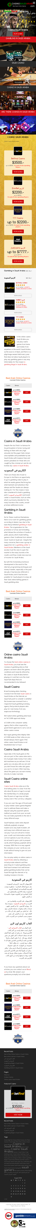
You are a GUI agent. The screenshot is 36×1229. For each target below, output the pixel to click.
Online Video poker (15, 1161)
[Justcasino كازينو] (18, 240)
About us (6, 1075)
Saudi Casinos (11, 1168)
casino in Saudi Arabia (21, 466)
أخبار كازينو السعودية (25, 1172)
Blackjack (10, 1144)
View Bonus (18, 172)
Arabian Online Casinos (19, 1140)
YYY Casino (18, 218)
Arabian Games (8, 1077)
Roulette (17, 1163)
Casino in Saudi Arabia (14, 1145)
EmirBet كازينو (18, 188)
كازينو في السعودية (19, 904)
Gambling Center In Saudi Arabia (13, 1068)
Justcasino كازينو (18, 248)
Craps (26, 1152)
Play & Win (18, 34)
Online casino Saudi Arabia (12, 1079)
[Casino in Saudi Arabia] (18, 103)
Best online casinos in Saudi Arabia (14, 1056)
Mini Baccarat (18, 1159)
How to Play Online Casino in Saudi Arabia (16, 1054)
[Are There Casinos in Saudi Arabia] (18, 128)
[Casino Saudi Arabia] (21, 7)
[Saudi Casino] (18, 79)
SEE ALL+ (29, 271)
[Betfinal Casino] (18, 151)
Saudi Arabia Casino (24, 1163)
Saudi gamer (18, 1168)
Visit (26, 392)
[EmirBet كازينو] (18, 181)
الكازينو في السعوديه (15, 495)
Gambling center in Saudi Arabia (12, 1154)
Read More (18, 58)
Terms (23, 1206)
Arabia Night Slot (8, 1140)
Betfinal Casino (18, 158)
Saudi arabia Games (9, 1165)
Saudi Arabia (8, 860)
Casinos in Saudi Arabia (19, 1152)
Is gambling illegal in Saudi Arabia (14, 1063)
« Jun (5, 1199)
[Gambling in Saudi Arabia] (18, 54)
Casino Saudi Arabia (11, 786)
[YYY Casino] (18, 210)
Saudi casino (25, 694)
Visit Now (18, 1115)
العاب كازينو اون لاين (15, 928)
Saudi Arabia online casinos (21, 1165)
